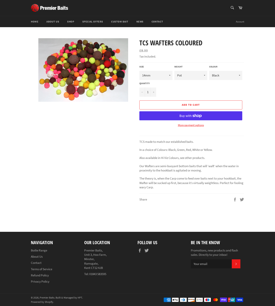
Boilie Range (39, 250)
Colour (213, 66)
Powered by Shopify (42, 302)
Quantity (144, 83)
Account (240, 21)
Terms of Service (41, 269)
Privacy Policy (40, 281)
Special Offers (92, 21)
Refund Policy (40, 275)
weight (178, 66)
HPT (80, 297)
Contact (157, 21)
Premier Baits (47, 297)
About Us (52, 21)
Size (141, 66)
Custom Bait (119, 21)
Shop (70, 21)
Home (34, 21)
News (139, 21)
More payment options (191, 125)
